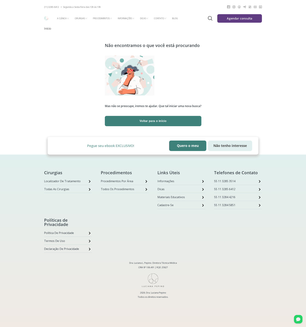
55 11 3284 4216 (224, 197)
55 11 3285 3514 (224, 181)
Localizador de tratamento (62, 181)
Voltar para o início (153, 120)
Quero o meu (188, 145)
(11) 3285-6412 (51, 7)
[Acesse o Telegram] (244, 7)
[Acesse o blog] (228, 7)
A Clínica (61, 18)
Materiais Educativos (171, 197)
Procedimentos (101, 18)
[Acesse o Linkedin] (260, 7)
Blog (175, 18)
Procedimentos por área (117, 181)
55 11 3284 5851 (224, 205)
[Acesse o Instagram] (234, 7)
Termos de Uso (54, 241)
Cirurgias (80, 18)
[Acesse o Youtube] (255, 7)
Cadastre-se (165, 205)
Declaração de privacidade (61, 249)
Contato (159, 18)
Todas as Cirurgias (56, 189)
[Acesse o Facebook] (239, 7)
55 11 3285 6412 (224, 189)
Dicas (143, 18)
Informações (125, 18)
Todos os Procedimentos (117, 189)
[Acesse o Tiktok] (249, 7)
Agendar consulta (239, 18)
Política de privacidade (59, 233)
